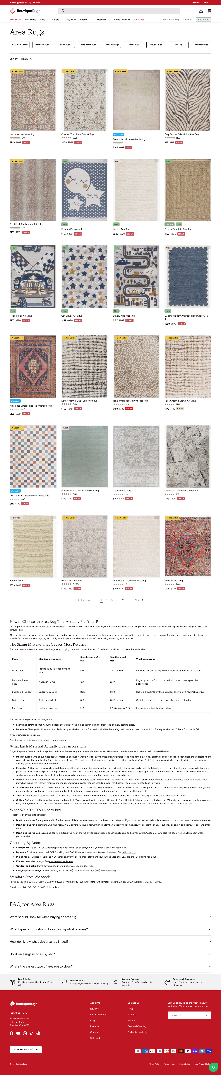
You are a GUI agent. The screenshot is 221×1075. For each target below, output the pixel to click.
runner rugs (111, 870)
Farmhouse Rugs (111, 44)
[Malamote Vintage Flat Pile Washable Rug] (33, 366)
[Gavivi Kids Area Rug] (84, 276)
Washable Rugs (42, 44)
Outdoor (187, 19)
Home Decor (120, 19)
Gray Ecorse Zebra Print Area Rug (181, 134)
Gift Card (95, 1038)
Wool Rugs (134, 44)
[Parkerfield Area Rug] (84, 546)
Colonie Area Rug (122, 490)
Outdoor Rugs (201, 44)
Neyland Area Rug (173, 580)
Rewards (94, 1026)
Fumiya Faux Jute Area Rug (178, 229)
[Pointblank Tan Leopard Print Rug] (33, 190)
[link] (83, 600)
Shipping (131, 1014)
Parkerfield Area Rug (71, 580)
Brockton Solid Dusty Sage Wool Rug (80, 490)
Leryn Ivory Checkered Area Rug (129, 580)
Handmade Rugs (171, 19)
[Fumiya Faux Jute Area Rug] (187, 190)
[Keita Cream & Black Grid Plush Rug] (84, 366)
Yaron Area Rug (17, 580)
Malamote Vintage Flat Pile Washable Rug (31, 405)
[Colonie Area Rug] (136, 456)
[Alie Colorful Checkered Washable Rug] (33, 456)
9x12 (46, 887)
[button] (209, 10)
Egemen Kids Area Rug (72, 229)
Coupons (94, 1032)
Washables (30, 19)
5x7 (29, 887)
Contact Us (133, 1002)
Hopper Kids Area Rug (21, 315)
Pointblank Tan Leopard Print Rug (26, 224)
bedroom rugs (129, 852)
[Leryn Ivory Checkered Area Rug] (136, 546)
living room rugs (118, 847)
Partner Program (98, 1014)
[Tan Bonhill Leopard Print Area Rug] (136, 366)
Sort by (14, 58)
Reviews (94, 1008)
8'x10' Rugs (65, 44)
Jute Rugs (178, 44)
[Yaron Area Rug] (33, 546)
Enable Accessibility (137, 1032)
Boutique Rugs (21, 1064)
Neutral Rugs (156, 44)
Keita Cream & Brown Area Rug (180, 400)
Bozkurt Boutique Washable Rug (129, 139)
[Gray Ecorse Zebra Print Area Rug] (187, 100)
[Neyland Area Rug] (187, 546)
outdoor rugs (86, 866)
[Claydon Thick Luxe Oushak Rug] (84, 100)
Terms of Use (169, 1064)
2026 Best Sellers (19, 44)
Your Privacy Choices (203, 1064)
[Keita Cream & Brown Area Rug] (187, 366)
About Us (95, 1002)
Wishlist (207, 2)
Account (196, 2)
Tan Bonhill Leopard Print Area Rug (130, 400)
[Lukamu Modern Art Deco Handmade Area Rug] (187, 276)
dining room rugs (149, 856)
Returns (131, 1020)
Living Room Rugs (88, 44)
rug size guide (60, 740)
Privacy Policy (154, 1064)
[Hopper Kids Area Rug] (33, 276)
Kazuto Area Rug (121, 229)
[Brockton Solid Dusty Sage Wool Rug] (84, 456)
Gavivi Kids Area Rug (71, 315)
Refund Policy (184, 1064)
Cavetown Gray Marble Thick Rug (181, 490)
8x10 (40, 887)
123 (122, 600)
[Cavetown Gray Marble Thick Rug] (187, 456)
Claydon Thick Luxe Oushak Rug (77, 134)
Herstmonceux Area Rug (22, 134)
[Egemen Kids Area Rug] (84, 190)
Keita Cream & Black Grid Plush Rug (79, 400)
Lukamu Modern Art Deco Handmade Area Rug (186, 317)
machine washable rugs (61, 861)
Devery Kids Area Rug (124, 315)
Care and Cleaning (136, 1026)
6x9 (34, 887)
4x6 (24, 887)
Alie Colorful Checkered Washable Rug (29, 495)
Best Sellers (15, 19)
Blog (92, 1020)
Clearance (139, 19)
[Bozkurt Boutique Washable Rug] (136, 100)
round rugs (55, 887)
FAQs (130, 1008)
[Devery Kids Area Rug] (136, 276)
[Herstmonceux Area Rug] (33, 100)
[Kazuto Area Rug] (136, 190)
